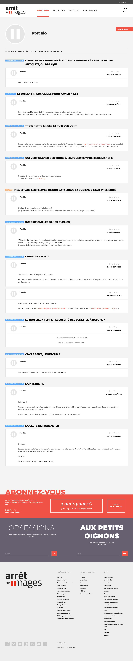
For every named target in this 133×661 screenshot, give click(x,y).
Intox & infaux (61, 585)
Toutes (82, 577)
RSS (105, 629)
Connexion (122, 2)
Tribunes (106, 635)
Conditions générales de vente (113, 624)
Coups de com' (62, 580)
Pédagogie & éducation (64, 616)
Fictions (59, 577)
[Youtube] (20, 646)
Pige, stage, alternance (111, 607)
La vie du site (108, 580)
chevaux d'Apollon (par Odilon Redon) (51, 308)
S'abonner (123, 29)
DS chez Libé (70, 648)
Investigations (61, 588)
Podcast (106, 632)
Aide (105, 610)
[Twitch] (32, 646)
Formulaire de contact (111, 602)
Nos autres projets (109, 596)
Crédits (106, 627)
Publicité (60, 607)
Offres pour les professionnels (113, 613)
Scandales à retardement (65, 583)
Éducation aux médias (111, 588)
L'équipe (106, 594)
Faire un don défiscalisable (112, 616)
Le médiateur (108, 583)
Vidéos (82, 591)
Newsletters (107, 618)
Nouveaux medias (63, 599)
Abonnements (108, 577)
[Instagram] (26, 646)
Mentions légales (109, 621)
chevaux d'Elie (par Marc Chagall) (102, 308)
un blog (42, 179)
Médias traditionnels (63, 610)
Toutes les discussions (111, 605)
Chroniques (90, 10)
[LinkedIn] (45, 646)
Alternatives (61, 596)
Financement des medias (65, 618)
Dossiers (83, 588)
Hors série (60, 648)
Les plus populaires (86, 594)
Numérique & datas (63, 591)
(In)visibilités (61, 602)
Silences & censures (63, 613)
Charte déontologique (111, 599)
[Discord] (39, 646)
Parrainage (107, 585)
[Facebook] (7, 646)
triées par (33, 51)
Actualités (59, 10)
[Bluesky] (14, 646)
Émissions (74, 10)
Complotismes (62, 605)
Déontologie (61, 594)
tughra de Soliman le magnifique (96, 144)
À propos (106, 591)
